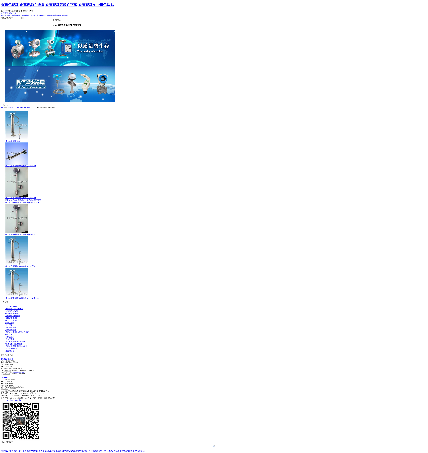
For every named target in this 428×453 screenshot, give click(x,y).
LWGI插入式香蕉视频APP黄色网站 (44, 108)
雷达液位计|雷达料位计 (14, 344)
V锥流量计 (9, 337)
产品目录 (10, 108)
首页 (2, 108)
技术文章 (38, 15)
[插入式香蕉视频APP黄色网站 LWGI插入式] (16, 296)
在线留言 (65, 15)
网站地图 (4, 451)
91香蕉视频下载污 (15, 451)
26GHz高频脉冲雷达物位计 (16, 341)
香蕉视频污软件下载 (13, 313)
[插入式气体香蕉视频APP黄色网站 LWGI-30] (23, 200)
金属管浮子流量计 (12, 316)
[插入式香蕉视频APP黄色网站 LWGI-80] (16, 164)
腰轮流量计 (9, 323)
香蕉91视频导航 (139, 451)
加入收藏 (12, 13)
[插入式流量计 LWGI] (16, 139)
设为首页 (4, 13)
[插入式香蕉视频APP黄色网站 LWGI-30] (16, 196)
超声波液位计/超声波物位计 (16, 346)
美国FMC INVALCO (13, 306)
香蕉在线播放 (75, 451)
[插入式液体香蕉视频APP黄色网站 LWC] (16, 233)
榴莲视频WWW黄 (99, 451)
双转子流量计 (10, 327)
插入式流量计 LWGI (13, 141)
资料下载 (45, 15)
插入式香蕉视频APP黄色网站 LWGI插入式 (22, 298)
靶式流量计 (9, 334)
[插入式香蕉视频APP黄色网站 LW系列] (16, 265)
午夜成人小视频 (113, 451)
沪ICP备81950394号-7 (13, 400)
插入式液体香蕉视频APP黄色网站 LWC (20, 234)
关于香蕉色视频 (14, 15)
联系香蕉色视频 (55, 15)
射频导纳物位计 (11, 348)
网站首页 (4, 15)
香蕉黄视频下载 (126, 451)
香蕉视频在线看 (11, 311)
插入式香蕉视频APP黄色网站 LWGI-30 (20, 198)
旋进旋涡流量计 (11, 318)
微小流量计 (9, 325)
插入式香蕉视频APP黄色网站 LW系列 (20, 266)
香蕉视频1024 (86, 451)
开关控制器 (9, 351)
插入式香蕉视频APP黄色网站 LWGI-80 (20, 166)
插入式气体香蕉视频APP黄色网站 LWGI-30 (22, 202)
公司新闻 (31, 15)
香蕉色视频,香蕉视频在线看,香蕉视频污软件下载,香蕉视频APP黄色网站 (57, 5)
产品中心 (24, 15)
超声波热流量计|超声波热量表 (17, 332)
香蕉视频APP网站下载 (31, 451)
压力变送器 (9, 339)
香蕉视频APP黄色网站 (23, 108)
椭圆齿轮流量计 (11, 320)
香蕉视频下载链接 (63, 451)
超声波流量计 (10, 330)
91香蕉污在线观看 (48, 451)
